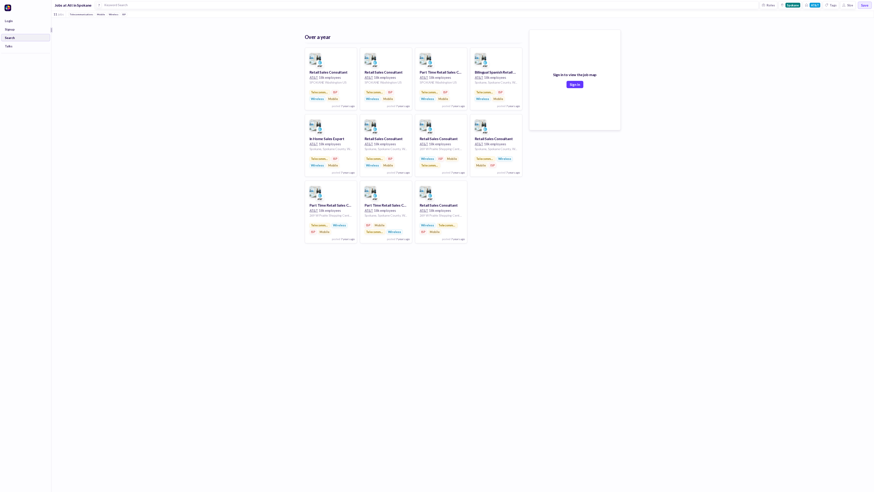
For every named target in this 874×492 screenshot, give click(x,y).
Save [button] (865, 5)
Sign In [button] (575, 84)
